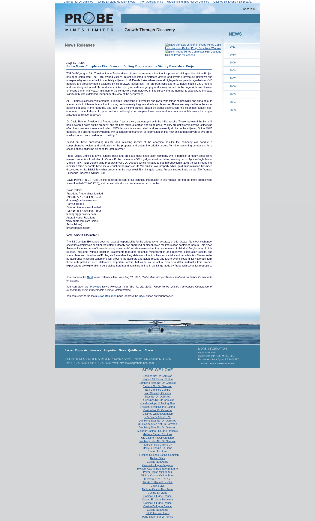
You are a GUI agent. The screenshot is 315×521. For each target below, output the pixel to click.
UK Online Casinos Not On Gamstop (157, 454)
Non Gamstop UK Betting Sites (157, 403)
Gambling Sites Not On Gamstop (157, 382)
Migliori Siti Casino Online (157, 379)
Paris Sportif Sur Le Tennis (157, 516)
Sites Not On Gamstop (157, 396)
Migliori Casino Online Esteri (157, 475)
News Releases (107, 296)
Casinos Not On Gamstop (157, 376)
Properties (110, 350)
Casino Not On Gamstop (157, 410)
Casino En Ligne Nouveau (157, 499)
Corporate (81, 350)
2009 (233, 62)
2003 (233, 110)
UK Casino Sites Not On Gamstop (157, 424)
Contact (149, 350)
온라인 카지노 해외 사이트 (157, 482)
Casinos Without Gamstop (157, 413)
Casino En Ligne (157, 451)
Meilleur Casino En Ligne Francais (157, 430)
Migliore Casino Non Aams (157, 489)
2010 (233, 54)
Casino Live (158, 485)
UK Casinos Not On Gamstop (157, 400)
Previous (95, 286)
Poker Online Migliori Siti (157, 472)
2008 (233, 70)
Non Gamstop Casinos (157, 393)
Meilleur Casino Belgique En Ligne (157, 468)
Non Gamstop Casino (157, 389)
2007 (233, 78)
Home (69, 350)
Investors (95, 350)
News (122, 350)
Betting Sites (157, 458)
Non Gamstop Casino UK (157, 444)
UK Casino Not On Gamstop (157, 437)
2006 (233, 86)
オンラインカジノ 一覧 (157, 417)
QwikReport (135, 350)
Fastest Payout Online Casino (157, 406)
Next (90, 277)
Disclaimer (203, 359)
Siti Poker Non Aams (158, 513)
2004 (233, 102)
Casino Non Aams (157, 461)
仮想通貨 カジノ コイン (157, 478)
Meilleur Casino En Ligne (157, 434)
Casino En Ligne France (157, 496)
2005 (233, 94)
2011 (233, 46)
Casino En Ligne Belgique (157, 465)
